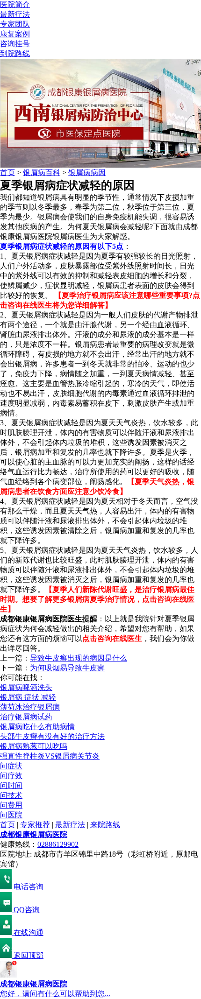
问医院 (11, 815)
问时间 (11, 785)
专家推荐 (35, 825)
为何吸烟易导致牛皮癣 (67, 668)
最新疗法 (15, 14)
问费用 (11, 805)
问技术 (11, 795)
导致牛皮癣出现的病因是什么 (78, 658)
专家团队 (15, 24)
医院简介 (15, 4)
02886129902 (58, 844)
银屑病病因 (87, 172)
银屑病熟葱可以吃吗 (33, 746)
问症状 (11, 766)
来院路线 (105, 825)
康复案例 (15, 34)
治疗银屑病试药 (26, 717)
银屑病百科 (41, 172)
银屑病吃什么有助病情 (37, 727)
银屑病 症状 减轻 (28, 697)
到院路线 (15, 53)
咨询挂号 (15, 44)
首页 (7, 172)
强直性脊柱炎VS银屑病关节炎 (50, 756)
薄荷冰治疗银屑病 (30, 707)
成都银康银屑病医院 (33, 834)
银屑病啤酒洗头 (26, 687)
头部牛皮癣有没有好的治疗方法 (52, 736)
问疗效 (11, 776)
